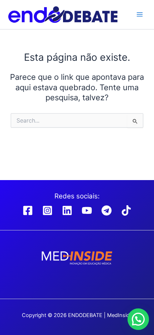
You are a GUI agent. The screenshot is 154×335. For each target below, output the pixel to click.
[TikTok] (126, 210)
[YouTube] (87, 210)
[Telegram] (106, 210)
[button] (138, 319)
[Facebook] (28, 210)
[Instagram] (47, 210)
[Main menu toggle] (140, 14)
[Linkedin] (67, 210)
